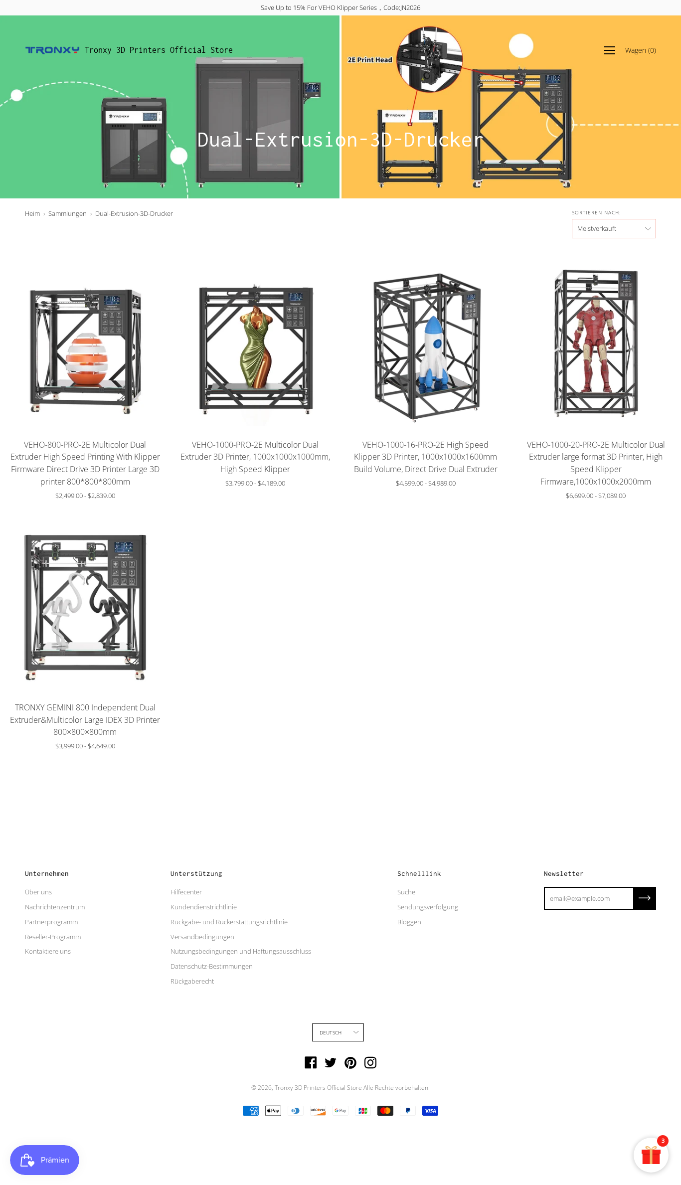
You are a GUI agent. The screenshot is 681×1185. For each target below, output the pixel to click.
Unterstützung (196, 873)
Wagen (640, 50)
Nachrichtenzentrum (55, 906)
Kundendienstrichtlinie (203, 906)
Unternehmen (47, 873)
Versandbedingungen (202, 936)
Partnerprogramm (51, 921)
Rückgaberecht (192, 981)
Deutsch (330, 1032)
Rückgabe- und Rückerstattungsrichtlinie (229, 921)
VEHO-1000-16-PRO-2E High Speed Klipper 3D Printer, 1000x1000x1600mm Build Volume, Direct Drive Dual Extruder (426, 457)
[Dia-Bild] (85, 341)
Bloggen (409, 921)
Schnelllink (419, 873)
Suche (406, 891)
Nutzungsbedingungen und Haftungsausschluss (240, 951)
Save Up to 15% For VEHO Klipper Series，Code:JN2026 (340, 7)
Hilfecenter (186, 891)
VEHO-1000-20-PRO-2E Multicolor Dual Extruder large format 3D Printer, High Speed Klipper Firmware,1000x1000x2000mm (596, 463)
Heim (32, 213)
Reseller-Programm (53, 936)
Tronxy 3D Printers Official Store (159, 49)
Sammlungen (67, 213)
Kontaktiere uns (48, 951)
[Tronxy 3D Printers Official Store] (52, 50)
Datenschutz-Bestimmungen (211, 966)
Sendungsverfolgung (427, 906)
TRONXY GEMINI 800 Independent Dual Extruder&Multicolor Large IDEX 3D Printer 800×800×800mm (85, 720)
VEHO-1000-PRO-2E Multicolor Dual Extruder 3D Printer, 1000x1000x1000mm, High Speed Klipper (255, 457)
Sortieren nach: (596, 212)
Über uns (38, 891)
